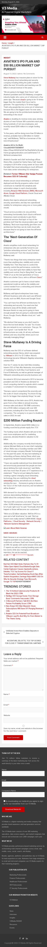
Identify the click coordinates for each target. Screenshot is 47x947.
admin (19, 74)
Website (7, 715)
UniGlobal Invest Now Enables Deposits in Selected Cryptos (22, 632)
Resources (13, 924)
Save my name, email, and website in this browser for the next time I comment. (23, 729)
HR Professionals (16, 885)
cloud (22, 100)
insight (7, 58)
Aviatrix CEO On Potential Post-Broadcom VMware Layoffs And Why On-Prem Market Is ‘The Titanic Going (24, 616)
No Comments (29, 74)
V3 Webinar (14, 900)
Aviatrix (6, 119)
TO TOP (12, 582)
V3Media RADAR (16, 921)
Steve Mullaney (9, 78)
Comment (8, 665)
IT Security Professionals (18, 888)
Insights (12, 918)
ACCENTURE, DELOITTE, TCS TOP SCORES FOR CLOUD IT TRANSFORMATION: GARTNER (23, 642)
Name (7, 694)
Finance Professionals (17, 878)
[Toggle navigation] (5, 37)
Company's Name (9, 791)
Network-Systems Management (17, 524)
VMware (9, 356)
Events (12, 928)
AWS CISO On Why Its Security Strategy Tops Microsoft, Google (23, 579)
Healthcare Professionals (18, 881)
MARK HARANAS (11, 533)
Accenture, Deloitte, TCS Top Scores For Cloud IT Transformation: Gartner (21, 571)
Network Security (34, 521)
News (11, 911)
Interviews (13, 914)
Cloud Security (19, 521)
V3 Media (9, 8)
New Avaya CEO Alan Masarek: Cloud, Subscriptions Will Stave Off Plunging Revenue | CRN (24, 608)
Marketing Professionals (18, 875)
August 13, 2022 (10, 74)
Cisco (39, 277)
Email (6, 705)
